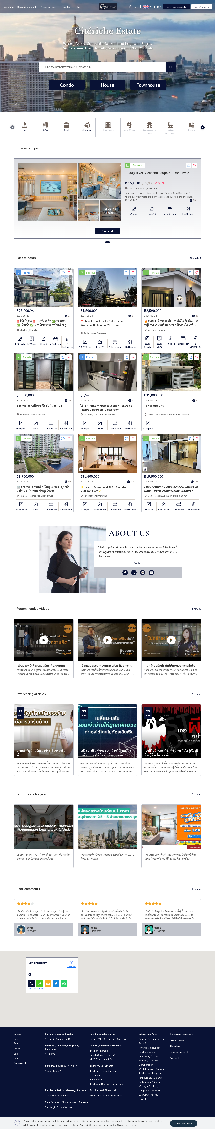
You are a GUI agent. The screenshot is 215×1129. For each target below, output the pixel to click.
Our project (20, 1062)
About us (175, 1045)
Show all (196, 608)
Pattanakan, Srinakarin (150, 1081)
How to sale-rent (179, 1051)
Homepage (8, 6)
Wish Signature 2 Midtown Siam (106, 1095)
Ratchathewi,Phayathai (103, 1090)
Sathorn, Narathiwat (101, 1065)
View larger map (35, 988)
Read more (104, 555)
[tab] (107, 242)
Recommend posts (27, 6)
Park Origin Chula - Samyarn (59, 1107)
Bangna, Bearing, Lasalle (59, 1033)
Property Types (48, 6)
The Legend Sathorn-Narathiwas (106, 1083)
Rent (16, 1043)
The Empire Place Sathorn (103, 1070)
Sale (16, 1038)
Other (78, 6)
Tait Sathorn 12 (98, 1079)
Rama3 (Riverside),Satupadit (105, 1045)
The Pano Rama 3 (99, 1050)
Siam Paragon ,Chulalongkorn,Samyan (66, 1101)
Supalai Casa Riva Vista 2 (103, 1054)
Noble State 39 (53, 1070)
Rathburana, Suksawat (102, 1033)
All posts (194, 257)
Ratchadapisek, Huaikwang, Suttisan (65, 1090)
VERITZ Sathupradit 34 (101, 1059)
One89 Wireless (53, 1053)
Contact (67, 6)
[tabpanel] (107, 198)
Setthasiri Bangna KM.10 (57, 1038)
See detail (107, 231)
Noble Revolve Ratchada (57, 1095)
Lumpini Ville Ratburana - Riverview (108, 1038)
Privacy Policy (177, 1039)
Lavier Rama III (97, 1075)
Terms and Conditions (181, 1033)
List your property (176, 6)
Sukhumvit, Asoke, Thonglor (61, 1065)
